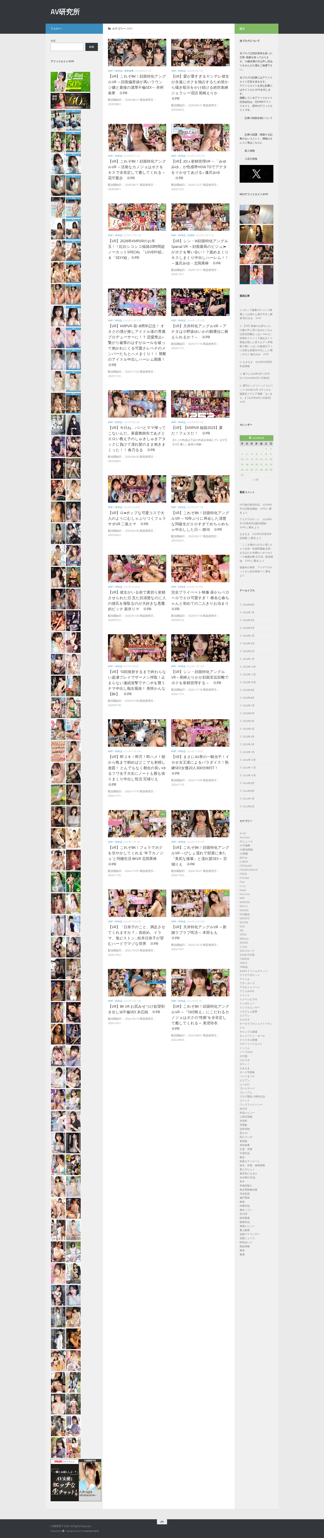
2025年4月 (248, 728)
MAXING (244, 910)
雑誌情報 (245, 1246)
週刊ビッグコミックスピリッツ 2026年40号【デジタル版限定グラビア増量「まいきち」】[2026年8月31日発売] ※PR (257, 393)
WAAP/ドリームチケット (254, 971)
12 (251, 459)
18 (247, 464)
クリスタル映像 (248, 1039)
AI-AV (243, 833)
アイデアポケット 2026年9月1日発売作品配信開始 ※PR (256, 523)
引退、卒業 (246, 1149)
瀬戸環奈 (245, 1197)
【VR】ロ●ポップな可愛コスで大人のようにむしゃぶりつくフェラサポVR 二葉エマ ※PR (137, 518)
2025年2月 (248, 744)
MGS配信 (245, 914)
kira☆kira (245, 894)
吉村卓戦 (245, 1128)
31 (242, 475)
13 (256, 459)
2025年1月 (248, 752)
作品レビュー (247, 1112)
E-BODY (244, 861)
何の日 (243, 1108)
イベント (245, 995)
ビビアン (245, 1080)
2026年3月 (248, 643)
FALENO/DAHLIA (249, 869)
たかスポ (245, 1060)
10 (242, 459)
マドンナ (245, 1100)
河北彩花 (245, 1193)
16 (270, 459)
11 (247, 459)
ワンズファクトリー (251, 1104)
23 (270, 464)
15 (266, 459)
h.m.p (243, 886)
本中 (242, 1181)
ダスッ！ (245, 1064)
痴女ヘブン (246, 1209)
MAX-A (243, 906)
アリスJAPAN (247, 991)
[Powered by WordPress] (63, 1531)
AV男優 (244, 853)
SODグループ (247, 950)
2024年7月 (248, 798)
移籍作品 (245, 1222)
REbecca (244, 938)
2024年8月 (248, 790)
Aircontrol (245, 837)
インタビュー (247, 1003)
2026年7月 (248, 612)
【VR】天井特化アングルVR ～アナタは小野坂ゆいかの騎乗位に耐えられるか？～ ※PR (199, 331)
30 (270, 469)
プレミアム (246, 1092)
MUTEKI (244, 922)
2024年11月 (249, 767)
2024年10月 (249, 775)
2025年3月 (248, 736)
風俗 (242, 1250)
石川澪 (243, 1213)
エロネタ (245, 1019)
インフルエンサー (250, 1007)
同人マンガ (246, 1137)
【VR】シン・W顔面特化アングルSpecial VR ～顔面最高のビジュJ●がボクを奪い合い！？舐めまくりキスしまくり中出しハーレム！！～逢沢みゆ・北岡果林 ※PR (200, 252)
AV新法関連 (246, 849)
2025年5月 (248, 721)
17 (242, 464)
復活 (242, 1157)
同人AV (244, 1133)
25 (247, 469)
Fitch (242, 882)
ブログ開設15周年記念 (252, 1096)
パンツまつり (247, 1076)
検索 (53, 40)
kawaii (243, 890)
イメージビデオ (248, 999)
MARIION (245, 902)
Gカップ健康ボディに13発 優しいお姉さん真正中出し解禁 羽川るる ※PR (256, 314)
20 (256, 464)
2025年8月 (248, 697)
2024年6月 (248, 806)
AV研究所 (65, 12)
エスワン (245, 1015)
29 (266, 469)
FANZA (243, 873)
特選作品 (245, 1205)
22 (266, 464)
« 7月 (256, 479)
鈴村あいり (246, 1242)
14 (261, 459)
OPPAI (243, 934)
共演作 (191, 235)
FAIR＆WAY (246, 865)
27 (256, 469)
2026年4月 (248, 635)
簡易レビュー (247, 1226)
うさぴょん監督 (248, 1011)
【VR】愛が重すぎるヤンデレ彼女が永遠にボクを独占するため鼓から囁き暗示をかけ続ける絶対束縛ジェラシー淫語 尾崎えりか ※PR (200, 87)
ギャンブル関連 (248, 1031)
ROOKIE (244, 942)
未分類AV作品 (247, 1177)
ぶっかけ (245, 1084)
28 (261, 469)
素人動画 (245, 1230)
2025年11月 (249, 674)
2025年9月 (248, 690)
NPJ (242, 930)
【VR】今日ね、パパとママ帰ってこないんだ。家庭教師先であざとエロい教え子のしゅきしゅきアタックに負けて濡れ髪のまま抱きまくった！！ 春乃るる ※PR (137, 439)
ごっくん (245, 1048)
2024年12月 (249, 759)
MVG (242, 926)
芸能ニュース (247, 1238)
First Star (244, 877)
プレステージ (247, 1088)
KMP (110, 70)
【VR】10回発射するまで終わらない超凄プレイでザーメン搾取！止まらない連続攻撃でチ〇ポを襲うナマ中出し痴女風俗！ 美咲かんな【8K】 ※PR (137, 683)
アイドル (245, 979)
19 (251, 464)
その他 (243, 1056)
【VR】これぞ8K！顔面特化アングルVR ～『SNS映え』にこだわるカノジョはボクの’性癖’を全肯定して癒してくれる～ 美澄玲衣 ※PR (200, 1017)
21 (261, 464)
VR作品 (118, 70)
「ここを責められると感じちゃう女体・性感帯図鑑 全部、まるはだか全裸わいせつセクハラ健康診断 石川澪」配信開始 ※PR (256, 552)
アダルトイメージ (250, 987)
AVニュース (246, 841)
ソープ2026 (246, 1052)
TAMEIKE (244, 958)
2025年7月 (248, 705)
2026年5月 (248, 628)
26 (251, 469)
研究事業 (245, 1218)
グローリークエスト (251, 1043)
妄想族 (243, 1141)
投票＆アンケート (250, 1161)
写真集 (243, 1124)
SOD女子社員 (247, 954)
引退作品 (245, 1153)
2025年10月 (249, 682)
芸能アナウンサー (250, 1234)
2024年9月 (248, 783)
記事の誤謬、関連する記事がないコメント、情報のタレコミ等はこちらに (256, 138)
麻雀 (242, 1254)
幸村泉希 (129, 70)
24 (242, 469)
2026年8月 (248, 604)
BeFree (243, 857)
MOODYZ (245, 918)
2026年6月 (248, 620)
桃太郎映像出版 (248, 1189)
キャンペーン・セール (252, 1035)
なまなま (245, 1068)
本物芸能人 (246, 1185)
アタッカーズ (247, 983)
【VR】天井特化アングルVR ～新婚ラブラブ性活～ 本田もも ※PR (198, 932)
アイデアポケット (250, 975)
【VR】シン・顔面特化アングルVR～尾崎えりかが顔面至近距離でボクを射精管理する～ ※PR (200, 677)
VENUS (243, 962)
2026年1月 (248, 659)
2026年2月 (248, 651)
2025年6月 (248, 713)
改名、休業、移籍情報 (252, 1165)
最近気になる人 (248, 1173)
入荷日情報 (251, 158)
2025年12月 (249, 666)
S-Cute (243, 946)
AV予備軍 (245, 845)
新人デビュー (247, 1169)
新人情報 (250, 150)
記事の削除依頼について (259, 118)
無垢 (242, 1201)
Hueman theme (91, 1531)
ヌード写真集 (247, 1072)
